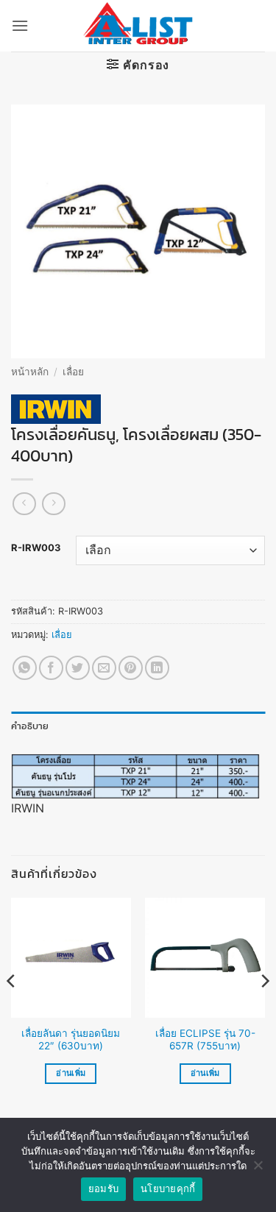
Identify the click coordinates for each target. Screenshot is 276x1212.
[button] (20, 25)
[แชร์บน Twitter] (78, 668)
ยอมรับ (103, 1188)
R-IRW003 (36, 548)
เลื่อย (73, 372)
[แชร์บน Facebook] (51, 668)
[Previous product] (53, 503)
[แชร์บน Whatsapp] (25, 668)
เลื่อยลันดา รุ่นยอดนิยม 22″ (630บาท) (70, 1039)
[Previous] (12, 1010)
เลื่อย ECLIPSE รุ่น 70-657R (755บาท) (205, 1039)
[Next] (264, 1010)
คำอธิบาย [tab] (30, 726)
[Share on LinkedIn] (157, 668)
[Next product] (24, 503)
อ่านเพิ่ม (70, 1073)
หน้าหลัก (30, 372)
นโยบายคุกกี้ (168, 1188)
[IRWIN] (56, 409)
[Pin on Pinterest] (130, 668)
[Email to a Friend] (104, 668)
